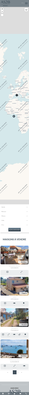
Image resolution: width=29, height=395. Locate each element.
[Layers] (26, 9)
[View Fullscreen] (2, 15)
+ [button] (2, 9)
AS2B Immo (14, 388)
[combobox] (14, 207)
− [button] (2, 11)
